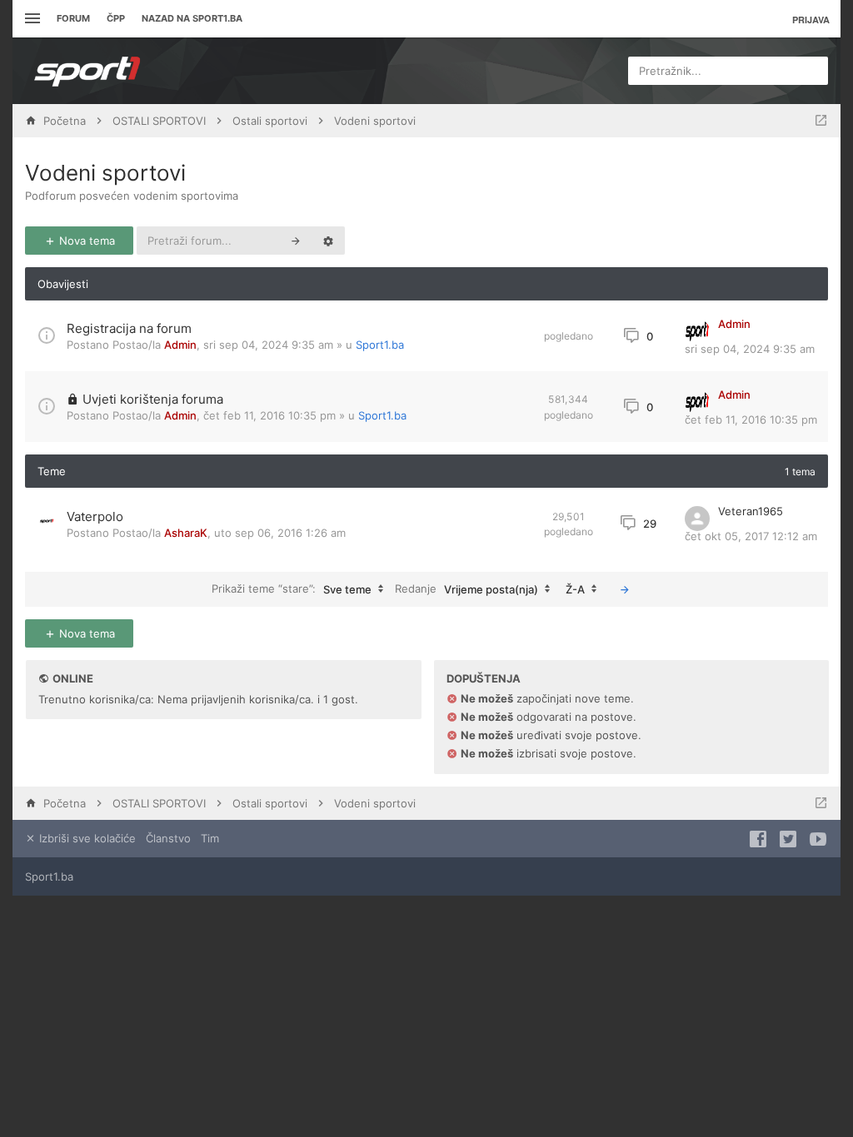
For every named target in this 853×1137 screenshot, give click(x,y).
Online (72, 678)
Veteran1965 (750, 511)
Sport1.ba (380, 344)
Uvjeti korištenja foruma (152, 399)
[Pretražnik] (295, 240)
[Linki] (30, 18)
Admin (180, 344)
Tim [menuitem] (210, 838)
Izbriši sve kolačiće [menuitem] (86, 838)
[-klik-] (624, 589)
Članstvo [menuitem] (168, 838)
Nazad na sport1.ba (192, 18)
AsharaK (185, 532)
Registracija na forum (129, 328)
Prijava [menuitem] (811, 19)
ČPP (116, 18)
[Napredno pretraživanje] (328, 240)
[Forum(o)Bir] (821, 120)
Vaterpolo (95, 516)
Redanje (466, 588)
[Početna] (87, 71)
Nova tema (85, 240)
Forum (73, 18)
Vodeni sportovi (105, 173)
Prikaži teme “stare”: (292, 588)
